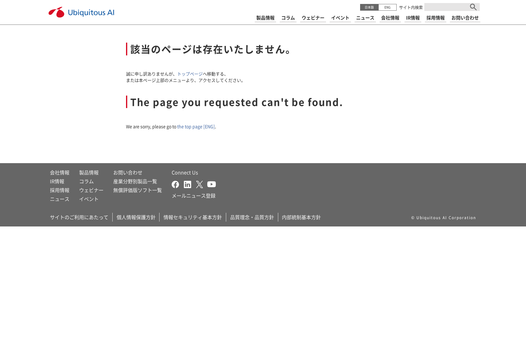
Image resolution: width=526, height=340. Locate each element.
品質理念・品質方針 (252, 217)
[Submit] (473, 7)
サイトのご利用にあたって (79, 217)
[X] (201, 183)
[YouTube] (211, 183)
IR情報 (57, 181)
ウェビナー (91, 190)
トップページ (190, 74)
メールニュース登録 (194, 195)
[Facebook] (178, 183)
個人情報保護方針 (136, 217)
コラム (86, 181)
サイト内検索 (411, 7)
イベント (89, 198)
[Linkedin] (190, 183)
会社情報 (59, 172)
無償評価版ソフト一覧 (137, 190)
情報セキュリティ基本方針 (192, 217)
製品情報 (89, 172)
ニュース (59, 198)
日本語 (369, 7)
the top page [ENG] (196, 126)
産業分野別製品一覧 (135, 181)
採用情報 (59, 190)
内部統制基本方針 (301, 217)
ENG (387, 7)
